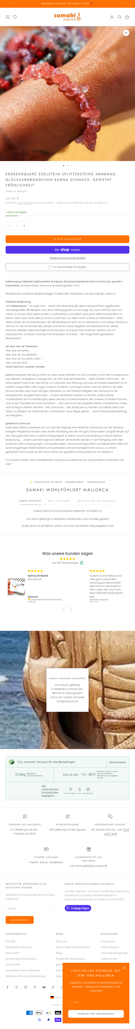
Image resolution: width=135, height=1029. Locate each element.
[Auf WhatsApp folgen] (62, 987)
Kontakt (10, 941)
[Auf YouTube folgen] (44, 987)
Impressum (108, 941)
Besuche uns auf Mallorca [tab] (97, 500)
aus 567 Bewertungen (65, 563)
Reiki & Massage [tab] (59, 500)
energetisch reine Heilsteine (23, 970)
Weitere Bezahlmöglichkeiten (68, 258)
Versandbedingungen (114, 953)
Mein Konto (13, 953)
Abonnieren (20, 920)
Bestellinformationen (18, 947)
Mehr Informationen (117, 762)
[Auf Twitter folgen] (16, 987)
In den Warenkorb (67, 239)
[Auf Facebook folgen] (7, 987)
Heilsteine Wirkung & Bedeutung (25, 976)
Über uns (61, 941)
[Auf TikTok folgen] (53, 987)
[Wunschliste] (15, 17)
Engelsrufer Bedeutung (70, 959)
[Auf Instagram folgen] (25, 987)
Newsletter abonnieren (96, 1013)
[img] (67, 559)
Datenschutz (109, 959)
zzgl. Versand (24, 202)
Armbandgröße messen (21, 959)
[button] (64, 609)
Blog (59, 953)
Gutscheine (13, 964)
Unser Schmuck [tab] (30, 500)
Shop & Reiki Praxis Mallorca (73, 947)
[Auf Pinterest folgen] (35, 987)
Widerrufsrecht (110, 947)
